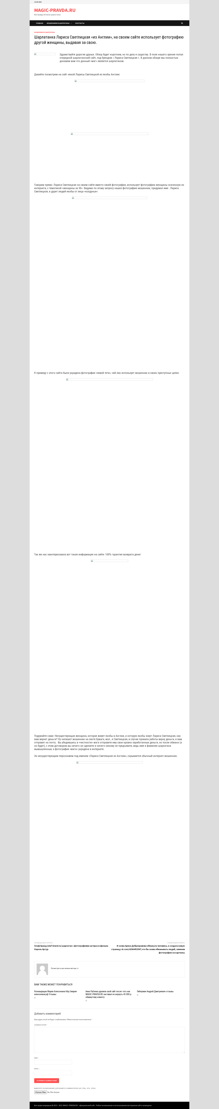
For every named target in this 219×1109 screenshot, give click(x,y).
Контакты (79, 23)
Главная (39, 23)
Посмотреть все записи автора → (64, 968)
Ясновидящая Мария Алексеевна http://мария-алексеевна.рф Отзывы (55, 993)
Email (37, 1069)
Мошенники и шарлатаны (58, 23)
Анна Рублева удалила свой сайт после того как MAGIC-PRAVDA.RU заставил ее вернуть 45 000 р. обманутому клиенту (109, 994)
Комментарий (40, 1025)
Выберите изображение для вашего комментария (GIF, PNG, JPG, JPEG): (65, 1088)
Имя (36, 1058)
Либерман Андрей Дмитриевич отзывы (155, 991)
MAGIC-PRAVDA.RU (55, 10)
